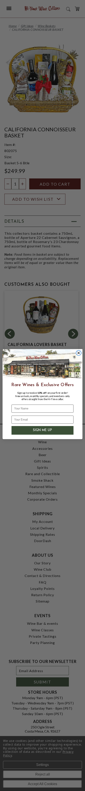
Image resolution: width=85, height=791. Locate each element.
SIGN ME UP (42, 430)
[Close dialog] (78, 353)
